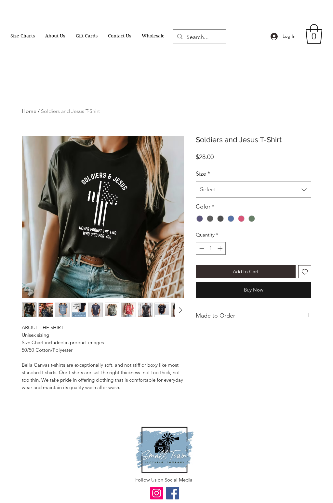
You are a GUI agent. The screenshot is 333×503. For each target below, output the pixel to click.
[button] (314, 34)
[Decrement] (201, 248)
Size (203, 173)
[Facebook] (172, 493)
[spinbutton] (211, 248)
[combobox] (253, 190)
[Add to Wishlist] (305, 272)
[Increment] (220, 248)
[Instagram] (156, 493)
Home (29, 111)
